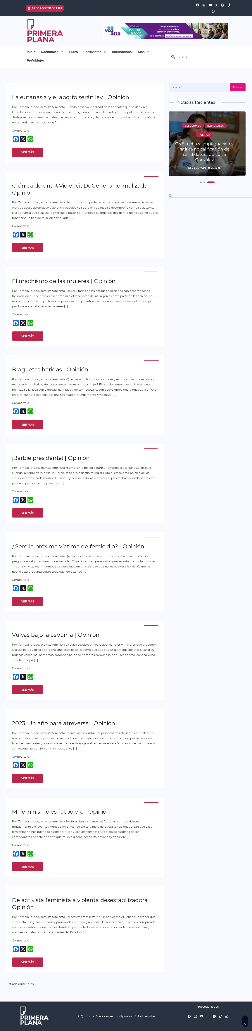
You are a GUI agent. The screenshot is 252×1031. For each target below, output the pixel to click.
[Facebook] (197, 5)
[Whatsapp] (213, 11)
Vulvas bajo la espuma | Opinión (55, 634)
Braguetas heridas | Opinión (50, 369)
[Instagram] (204, 5)
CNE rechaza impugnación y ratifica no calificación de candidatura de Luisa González (204, 151)
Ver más (27, 152)
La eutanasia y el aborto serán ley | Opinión (70, 97)
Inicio (31, 52)
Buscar (238, 87)
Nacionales (49, 52)
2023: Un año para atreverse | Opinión (63, 723)
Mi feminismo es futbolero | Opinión (61, 811)
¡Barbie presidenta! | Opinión (51, 458)
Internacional (122, 52)
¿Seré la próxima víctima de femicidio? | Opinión (78, 546)
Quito (73, 52)
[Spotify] (223, 5)
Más (141, 52)
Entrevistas (92, 52)
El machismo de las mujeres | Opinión (63, 281)
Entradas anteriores (20, 984)
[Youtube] (210, 5)
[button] (173, 57)
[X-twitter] (216, 5)
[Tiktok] (229, 5)
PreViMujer (35, 60)
